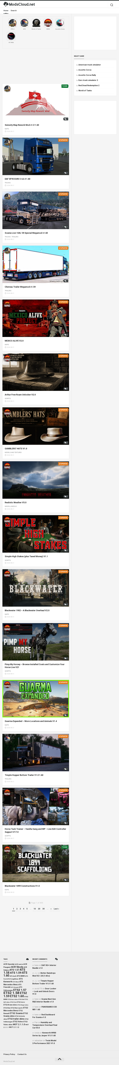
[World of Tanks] (36, 23)
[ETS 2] (12, 23)
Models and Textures (13, 452)
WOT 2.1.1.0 (19, 1024)
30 (43, 909)
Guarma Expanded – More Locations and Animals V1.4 (31, 721)
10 (35, 909)
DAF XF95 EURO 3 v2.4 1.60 (17, 179)
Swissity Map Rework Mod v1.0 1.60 (22, 125)
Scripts (8, 398)
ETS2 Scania (16, 1013)
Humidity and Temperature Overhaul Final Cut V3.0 (44, 1025)
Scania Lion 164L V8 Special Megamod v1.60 (26, 233)
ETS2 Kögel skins (22, 1005)
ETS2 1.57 (19, 990)
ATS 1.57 (14, 969)
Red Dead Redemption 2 (88, 85)
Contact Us (21, 1054)
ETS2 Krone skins (10, 1005)
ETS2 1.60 (17, 996)
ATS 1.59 (15, 972)
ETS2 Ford (13, 1002)
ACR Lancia (19, 964)
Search (14, 11)
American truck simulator (89, 65)
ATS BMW (21, 976)
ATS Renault (15, 987)
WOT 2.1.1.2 (14, 1027)
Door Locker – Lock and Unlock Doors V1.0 (44, 991)
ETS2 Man (6, 1008)
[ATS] (24, 23)
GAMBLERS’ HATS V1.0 (16, 448)
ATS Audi (13, 976)
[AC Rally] (11, 36)
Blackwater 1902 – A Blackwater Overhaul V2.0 (27, 610)
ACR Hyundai (8, 964)
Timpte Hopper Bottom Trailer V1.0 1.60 (24, 775)
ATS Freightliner (12, 979)
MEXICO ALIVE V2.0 (14, 341)
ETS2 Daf (21, 999)
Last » (56, 909)
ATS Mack (16, 982)
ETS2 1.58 (11, 993)
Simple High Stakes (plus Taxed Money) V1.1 (26, 556)
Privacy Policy (9, 1054)
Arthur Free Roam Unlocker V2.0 (20, 394)
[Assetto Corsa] (60, 23)
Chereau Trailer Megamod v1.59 (20, 287)
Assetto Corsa (84, 70)
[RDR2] (48, 23)
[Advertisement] (35, 66)
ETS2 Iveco (21, 1002)
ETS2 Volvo (18, 1022)
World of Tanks (85, 90)
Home (5, 11)
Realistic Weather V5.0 (15, 502)
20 (39, 909)
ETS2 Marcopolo (17, 1008)
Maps (7, 129)
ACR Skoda (17, 967)
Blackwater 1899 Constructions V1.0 (22, 886)
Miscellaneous (11, 506)
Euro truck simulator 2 (88, 80)
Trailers (15, 237)
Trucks (7, 183)
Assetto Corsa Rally (87, 75)
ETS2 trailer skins (16, 1019)
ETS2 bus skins (13, 999)
